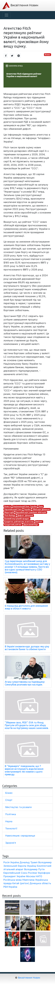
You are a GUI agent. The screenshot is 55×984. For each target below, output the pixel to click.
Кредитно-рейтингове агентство (19, 521)
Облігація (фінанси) (41, 509)
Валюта (7, 506)
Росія (6, 862)
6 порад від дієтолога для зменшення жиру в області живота (26, 607)
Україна (27, 509)
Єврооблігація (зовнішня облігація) (31, 512)
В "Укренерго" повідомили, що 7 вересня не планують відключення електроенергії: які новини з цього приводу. (24, 770)
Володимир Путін (34, 869)
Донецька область (40, 883)
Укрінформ (44, 872)
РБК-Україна (10, 886)
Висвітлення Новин (24, 5)
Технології (11, 828)
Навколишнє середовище (20, 835)
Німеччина (28, 879)
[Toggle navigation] (6, 15)
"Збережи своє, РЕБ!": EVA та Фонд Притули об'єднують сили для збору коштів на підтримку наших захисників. (27, 725)
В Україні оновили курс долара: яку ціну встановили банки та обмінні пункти (27, 648)
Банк (41, 506)
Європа (22, 865)
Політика (10, 814)
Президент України (14, 876)
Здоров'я (10, 842)
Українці (31, 865)
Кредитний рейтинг (13, 524)
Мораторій (9, 512)
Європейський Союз (13, 509)
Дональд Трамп (29, 862)
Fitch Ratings (10, 515)
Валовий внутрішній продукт (17, 518)
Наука (8, 821)
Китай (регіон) (20, 883)
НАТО (39, 876)
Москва (30, 876)
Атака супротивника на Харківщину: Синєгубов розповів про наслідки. (25, 683)
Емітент (38, 521)
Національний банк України (25, 506)
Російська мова (12, 879)
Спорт (8, 800)
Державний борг (30, 524)
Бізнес (47, 54)
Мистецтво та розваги (18, 807)
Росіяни (32, 872)
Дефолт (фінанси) (25, 515)
